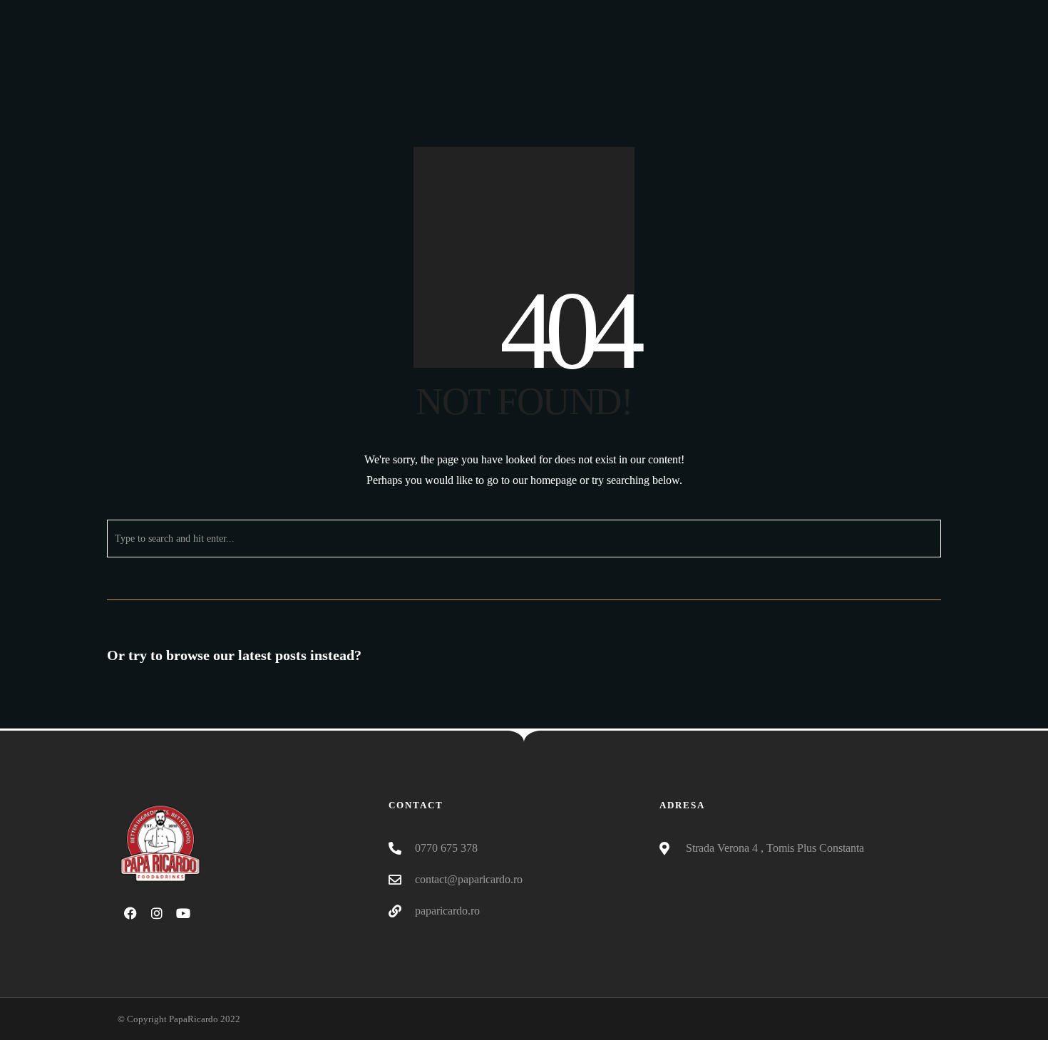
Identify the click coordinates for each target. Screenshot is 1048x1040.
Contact (893, 82)
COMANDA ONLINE (694, 82)
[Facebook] (864, 14)
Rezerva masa (809, 82)
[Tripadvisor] (917, 14)
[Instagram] (890, 14)
